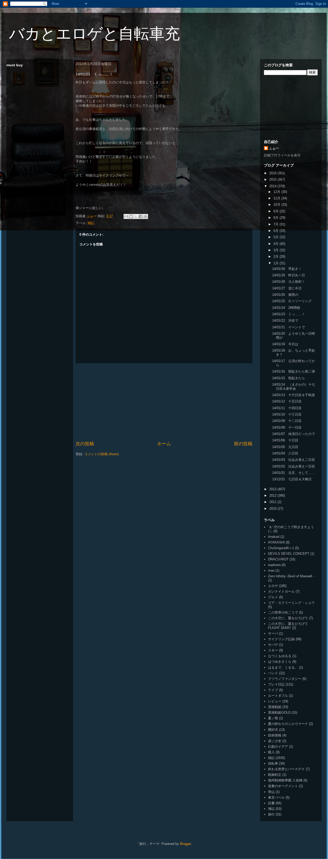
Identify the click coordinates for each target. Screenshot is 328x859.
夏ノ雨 (273, 718)
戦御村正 (274, 775)
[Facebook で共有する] (140, 216)
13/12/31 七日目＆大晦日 (292, 479)
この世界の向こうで (283, 612)
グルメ (273, 597)
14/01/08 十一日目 (287, 427)
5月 (276, 237)
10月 (277, 204)
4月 (276, 244)
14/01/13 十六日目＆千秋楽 (293, 395)
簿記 (271, 809)
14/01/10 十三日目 (287, 414)
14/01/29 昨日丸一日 (288, 275)
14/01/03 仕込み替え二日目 (293, 460)
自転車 (273, 763)
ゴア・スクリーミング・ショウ (291, 603)
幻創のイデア (278, 746)
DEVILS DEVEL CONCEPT (288, 554)
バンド (273, 673)
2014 (273, 186)
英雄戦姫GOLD (279, 712)
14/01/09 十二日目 (287, 421)
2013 (273, 489)
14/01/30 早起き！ (287, 269)
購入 (271, 752)
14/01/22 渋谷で (285, 320)
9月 (276, 211)
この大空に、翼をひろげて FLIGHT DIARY (288, 626)
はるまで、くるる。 (283, 667)
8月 (276, 218)
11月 (277, 198)
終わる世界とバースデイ (286, 769)
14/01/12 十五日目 (287, 401)
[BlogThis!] (131, 216)
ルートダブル (278, 696)
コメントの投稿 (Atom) (101, 454)
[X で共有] (135, 216)
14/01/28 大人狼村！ (288, 282)
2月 (276, 256)
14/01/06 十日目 (285, 440)
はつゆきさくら (279, 662)
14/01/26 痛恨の (285, 295)
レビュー (274, 701)
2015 (273, 179)
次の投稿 (85, 443)
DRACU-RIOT (278, 559)
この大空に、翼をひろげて (288, 618)
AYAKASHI (276, 542)
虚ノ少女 (274, 741)
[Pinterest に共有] (145, 216)
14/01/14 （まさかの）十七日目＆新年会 (293, 386)
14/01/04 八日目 (285, 453)
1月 (276, 263)
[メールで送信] (126, 216)
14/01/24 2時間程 (286, 308)
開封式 (273, 730)
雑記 (91, 223)
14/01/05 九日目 (285, 447)
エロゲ (273, 586)
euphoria (274, 565)
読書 (271, 803)
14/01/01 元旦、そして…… (293, 473)
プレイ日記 (276, 684)
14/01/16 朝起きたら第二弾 (293, 371)
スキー (273, 650)
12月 (277, 192)
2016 (273, 173)
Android (273, 537)
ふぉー (274, 148)
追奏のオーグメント (283, 786)
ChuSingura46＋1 (281, 548)
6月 (276, 231)
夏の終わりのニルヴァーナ (288, 724)
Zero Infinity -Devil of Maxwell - (291, 576)
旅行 (271, 814)
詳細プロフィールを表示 (282, 155)
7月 (276, 224)
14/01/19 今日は (285, 344)
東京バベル (276, 797)
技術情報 (274, 735)
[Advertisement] (164, 402)
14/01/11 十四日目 (287, 408)
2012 (273, 495)
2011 (273, 502)
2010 (273, 508)
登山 (271, 792)
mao (271, 570)
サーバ (273, 633)
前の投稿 (243, 443)
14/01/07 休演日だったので (293, 434)
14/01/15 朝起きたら (288, 378)
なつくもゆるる (279, 656)
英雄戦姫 (274, 707)
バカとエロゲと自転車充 (94, 33)
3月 (276, 250)
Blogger (185, 844)
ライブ (273, 690)
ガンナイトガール (281, 591)
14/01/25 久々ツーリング (292, 301)
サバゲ (273, 645)
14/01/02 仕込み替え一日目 (293, 466)
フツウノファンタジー (284, 679)
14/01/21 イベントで (288, 327)
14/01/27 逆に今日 (287, 288)
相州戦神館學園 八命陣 (285, 780)
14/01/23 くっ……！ (288, 314)
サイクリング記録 (281, 639)
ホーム (164, 443)
